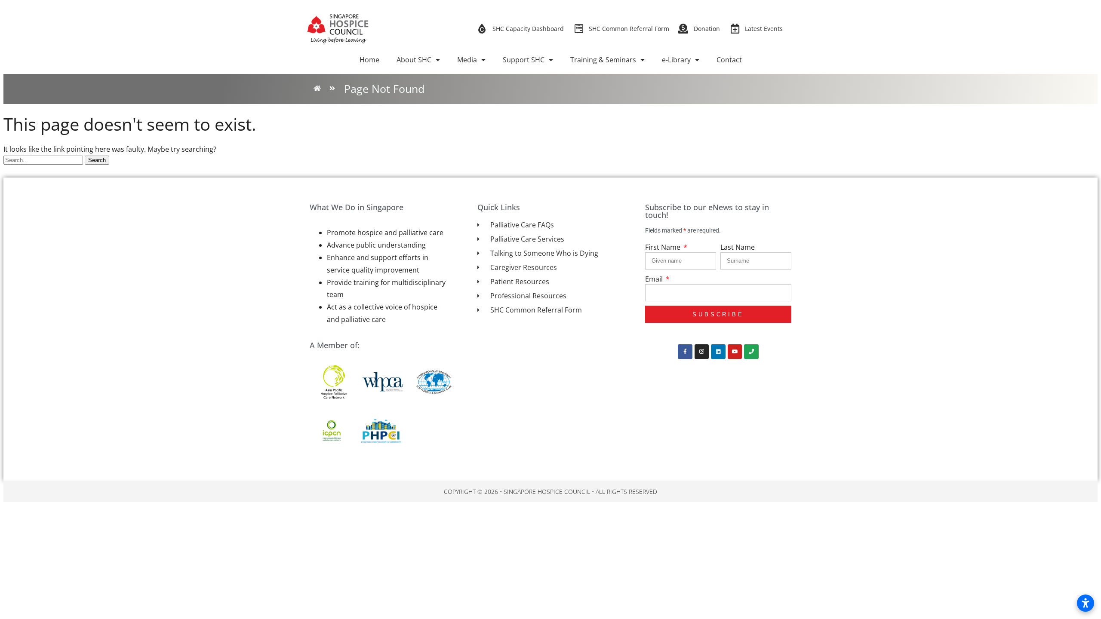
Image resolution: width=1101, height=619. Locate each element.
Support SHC (523, 59)
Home (369, 59)
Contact (729, 59)
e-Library (676, 59)
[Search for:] (44, 159)
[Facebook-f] (685, 351)
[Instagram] (702, 351)
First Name (663, 247)
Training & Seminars (603, 59)
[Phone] (751, 351)
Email (654, 279)
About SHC (414, 59)
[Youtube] (735, 351)
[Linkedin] (718, 351)
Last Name (737, 247)
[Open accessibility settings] (1085, 603)
